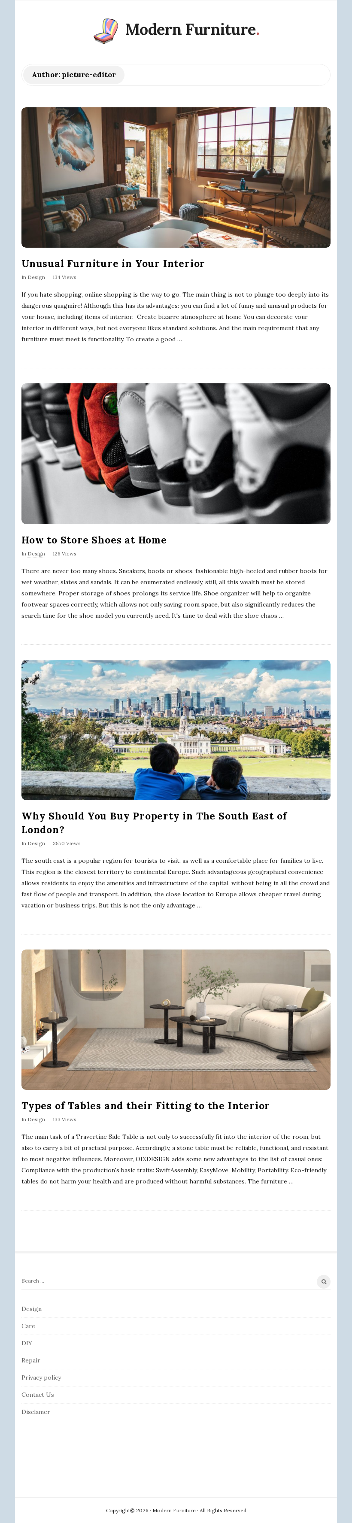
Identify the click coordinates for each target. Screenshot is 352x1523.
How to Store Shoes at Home (94, 540)
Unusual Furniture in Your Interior (113, 263)
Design (36, 277)
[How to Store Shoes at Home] (176, 453)
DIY (26, 1343)
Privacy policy (41, 1377)
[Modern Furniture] (105, 31)
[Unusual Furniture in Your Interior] (176, 177)
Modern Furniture (190, 29)
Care (28, 1326)
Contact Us (37, 1395)
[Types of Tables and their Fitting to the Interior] (176, 1020)
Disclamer (35, 1412)
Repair (30, 1360)
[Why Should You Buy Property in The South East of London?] (176, 730)
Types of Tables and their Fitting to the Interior (145, 1105)
